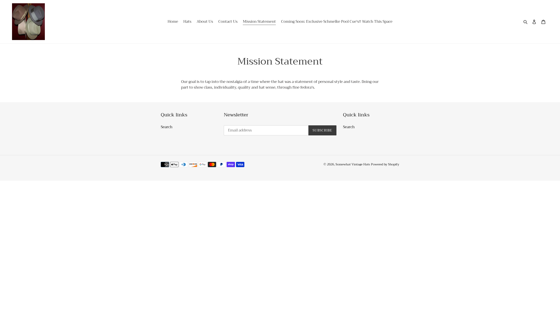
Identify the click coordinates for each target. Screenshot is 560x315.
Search (166, 127)
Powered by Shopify (385, 164)
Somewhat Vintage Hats (353, 164)
